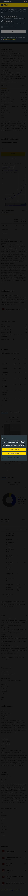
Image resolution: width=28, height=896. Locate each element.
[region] (14, 448)
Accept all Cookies (14, 449)
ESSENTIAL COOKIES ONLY (14, 453)
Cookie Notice (21, 445)
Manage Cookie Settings (14, 457)
